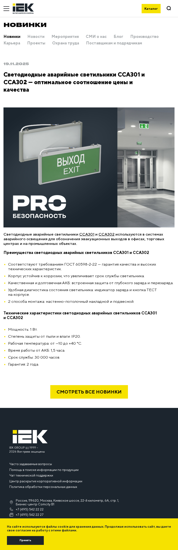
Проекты (36, 43)
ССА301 (86, 234)
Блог (118, 37)
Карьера (11, 43)
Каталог (151, 8)
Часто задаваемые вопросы (30, 464)
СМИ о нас (96, 37)
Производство (144, 37)
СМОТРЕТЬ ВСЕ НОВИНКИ (89, 391)
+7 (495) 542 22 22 (30, 509)
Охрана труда (65, 43)
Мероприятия (65, 37)
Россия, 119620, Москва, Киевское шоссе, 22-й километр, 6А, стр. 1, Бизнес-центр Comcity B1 (67, 502)
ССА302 (106, 234)
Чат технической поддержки (31, 475)
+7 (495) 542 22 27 (30, 515)
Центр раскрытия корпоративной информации (45, 481)
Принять (25, 540)
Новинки (11, 37)
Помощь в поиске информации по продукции (44, 470)
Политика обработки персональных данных (43, 487)
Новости (35, 37)
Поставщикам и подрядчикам (114, 43)
